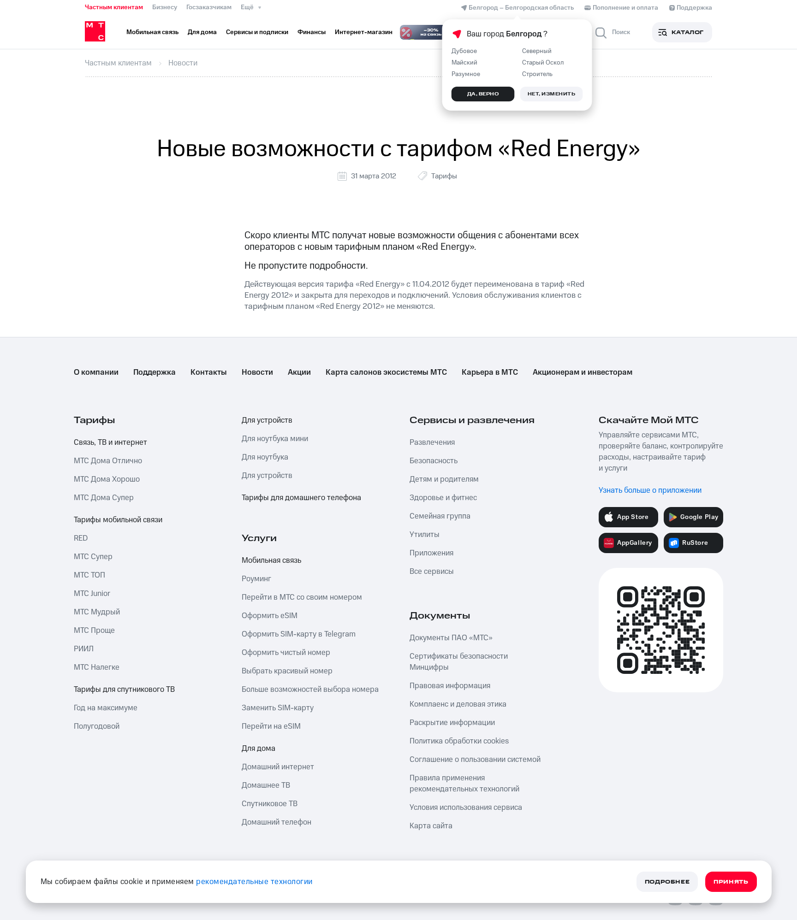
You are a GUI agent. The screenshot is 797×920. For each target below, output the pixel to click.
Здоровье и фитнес (443, 497)
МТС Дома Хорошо (107, 479)
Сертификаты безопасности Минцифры (459, 662)
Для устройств (267, 420)
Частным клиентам (114, 7)
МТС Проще (94, 630)
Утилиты (425, 534)
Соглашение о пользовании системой (475, 759)
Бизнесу (164, 7)
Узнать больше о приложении (650, 490)
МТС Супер (93, 556)
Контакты (208, 372)
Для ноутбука (265, 457)
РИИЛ (84, 649)
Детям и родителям (444, 479)
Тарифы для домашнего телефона (301, 497)
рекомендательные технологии (254, 881)
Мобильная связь (271, 560)
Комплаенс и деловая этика (458, 704)
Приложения (431, 553)
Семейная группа (440, 516)
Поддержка (154, 372)
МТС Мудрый (97, 612)
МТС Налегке (96, 667)
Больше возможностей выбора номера (310, 689)
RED (81, 538)
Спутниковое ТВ (269, 803)
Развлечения (432, 442)
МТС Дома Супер (104, 497)
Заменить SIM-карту (278, 708)
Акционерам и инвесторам (582, 372)
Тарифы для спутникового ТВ (124, 689)
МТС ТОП (89, 575)
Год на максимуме (105, 708)
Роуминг (256, 578)
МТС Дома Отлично (108, 460)
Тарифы (444, 176)
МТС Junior (92, 593)
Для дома (258, 748)
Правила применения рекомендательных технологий (464, 784)
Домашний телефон (276, 822)
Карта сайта (431, 826)
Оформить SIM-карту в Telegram (299, 634)
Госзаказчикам (209, 7)
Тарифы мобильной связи (118, 519)
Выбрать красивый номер (287, 671)
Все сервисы (432, 571)
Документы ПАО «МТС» (451, 637)
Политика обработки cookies (459, 741)
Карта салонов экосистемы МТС (386, 372)
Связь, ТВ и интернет (110, 442)
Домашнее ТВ (266, 785)
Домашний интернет (278, 767)
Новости (257, 372)
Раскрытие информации (452, 722)
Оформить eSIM (269, 615)
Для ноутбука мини (275, 438)
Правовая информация (450, 685)
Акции (299, 372)
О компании (96, 372)
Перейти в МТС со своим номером (302, 597)
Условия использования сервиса (466, 807)
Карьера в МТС (490, 372)
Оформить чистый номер (286, 652)
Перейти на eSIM (271, 726)
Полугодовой (96, 726)
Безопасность (434, 460)
